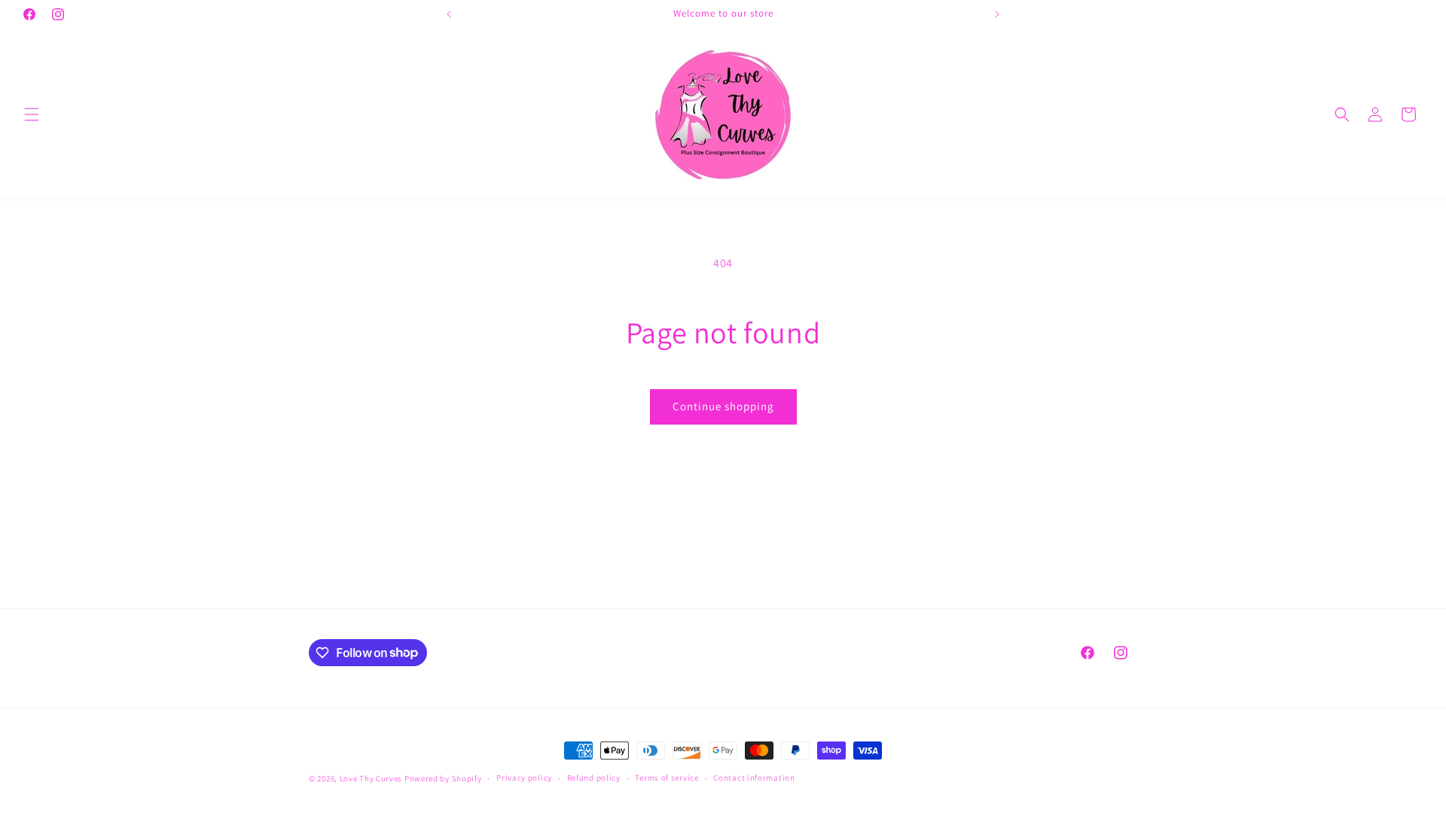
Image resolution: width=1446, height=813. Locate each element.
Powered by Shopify (443, 778)
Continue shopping (723, 406)
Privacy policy (524, 777)
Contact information (754, 777)
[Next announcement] (997, 14)
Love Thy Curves (371, 778)
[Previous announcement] (448, 14)
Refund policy (594, 777)
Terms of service (666, 777)
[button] (31, 114)
